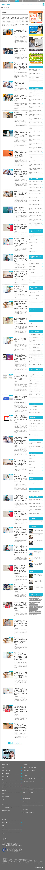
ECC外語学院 (31, 272)
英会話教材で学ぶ (32, 455)
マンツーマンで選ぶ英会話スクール (35, 201)
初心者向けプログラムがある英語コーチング (35, 209)
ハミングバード (32, 312)
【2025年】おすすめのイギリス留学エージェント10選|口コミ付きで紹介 (38, 587)
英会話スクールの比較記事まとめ (29, 792)
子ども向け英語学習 (5, 796)
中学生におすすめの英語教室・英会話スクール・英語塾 (35, 224)
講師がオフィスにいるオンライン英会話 (35, 144)
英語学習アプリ (17, 1)
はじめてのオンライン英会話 (34, 334)
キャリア (43, 0)
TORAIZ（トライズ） (33, 298)
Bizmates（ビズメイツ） (33, 239)
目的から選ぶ (33, 4)
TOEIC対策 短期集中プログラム (35, 184)
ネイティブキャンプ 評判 (33, 610)
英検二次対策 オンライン (33, 600)
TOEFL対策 (24, 0)
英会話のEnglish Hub (39, 867)
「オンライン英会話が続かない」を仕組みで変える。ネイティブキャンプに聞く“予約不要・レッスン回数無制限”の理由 (38, 529)
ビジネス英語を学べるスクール (35, 187)
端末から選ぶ (27, 4)
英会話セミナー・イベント (7, 770)
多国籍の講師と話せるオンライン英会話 (35, 128)
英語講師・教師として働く (34, 513)
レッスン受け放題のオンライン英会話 (35, 132)
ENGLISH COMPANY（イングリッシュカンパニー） (35, 292)
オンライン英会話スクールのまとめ (35, 361)
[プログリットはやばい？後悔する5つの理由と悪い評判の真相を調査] (31, 559)
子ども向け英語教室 (33, 409)
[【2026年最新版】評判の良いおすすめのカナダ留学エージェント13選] (31, 576)
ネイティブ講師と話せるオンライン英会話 (35, 96)
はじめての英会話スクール (34, 371)
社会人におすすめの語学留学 (34, 420)
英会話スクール (5, 1)
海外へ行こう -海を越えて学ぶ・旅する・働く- (35, 78)
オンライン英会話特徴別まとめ (35, 350)
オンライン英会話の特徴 (33, 337)
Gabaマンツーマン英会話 (34, 263)
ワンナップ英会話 (32, 282)
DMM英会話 (31, 236)
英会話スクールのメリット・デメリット (35, 380)
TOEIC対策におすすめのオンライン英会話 (35, 111)
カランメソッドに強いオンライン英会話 (35, 119)
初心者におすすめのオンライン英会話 (35, 152)
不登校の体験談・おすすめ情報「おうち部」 (10, 843)
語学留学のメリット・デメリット (35, 423)
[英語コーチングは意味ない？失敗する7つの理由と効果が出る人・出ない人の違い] (31, 565)
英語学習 (30, 596)
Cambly (30, 248)
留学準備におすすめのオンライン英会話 (35, 173)
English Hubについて (6, 822)
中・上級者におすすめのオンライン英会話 (35, 156)
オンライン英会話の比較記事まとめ (29, 789)
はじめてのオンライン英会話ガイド (29, 767)
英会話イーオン (32, 266)
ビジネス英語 (40, 596)
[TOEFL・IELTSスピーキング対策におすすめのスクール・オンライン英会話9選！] (31, 582)
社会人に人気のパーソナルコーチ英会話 (35, 375)
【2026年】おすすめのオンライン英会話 (35, 91)
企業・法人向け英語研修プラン (35, 491)
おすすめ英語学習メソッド (7, 807)
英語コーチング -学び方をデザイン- (35, 82)
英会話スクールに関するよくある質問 (35, 395)
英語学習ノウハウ (39, 1)
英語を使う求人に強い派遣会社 (35, 506)
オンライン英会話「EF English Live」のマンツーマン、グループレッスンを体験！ (38, 535)
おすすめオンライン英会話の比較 (35, 364)
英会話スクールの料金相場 (34, 383)
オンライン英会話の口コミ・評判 (29, 778)
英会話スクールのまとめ (33, 398)
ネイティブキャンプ (33, 242)
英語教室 (41, 606)
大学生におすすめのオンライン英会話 (35, 165)
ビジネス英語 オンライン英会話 (34, 598)
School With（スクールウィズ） (35, 326)
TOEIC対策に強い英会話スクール (35, 181)
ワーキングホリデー (38, 611)
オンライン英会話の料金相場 (34, 344)
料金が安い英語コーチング (34, 212)
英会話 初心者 (37, 606)
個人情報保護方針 (5, 830)
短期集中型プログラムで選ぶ (34, 190)
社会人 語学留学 (31, 599)
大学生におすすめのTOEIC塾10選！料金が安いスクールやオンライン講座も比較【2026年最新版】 (38, 552)
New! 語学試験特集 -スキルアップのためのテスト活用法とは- (35, 70)
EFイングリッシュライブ (33, 251)
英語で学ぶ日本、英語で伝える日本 (35, 74)
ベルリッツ (31, 260)
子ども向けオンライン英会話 (34, 412)
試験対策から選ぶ (38, 4)
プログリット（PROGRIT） (34, 295)
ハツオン (30, 315)
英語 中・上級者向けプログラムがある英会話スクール (35, 220)
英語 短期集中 (35, 596)
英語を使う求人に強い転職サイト (35, 503)
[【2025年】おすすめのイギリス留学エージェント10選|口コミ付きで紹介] (31, 588)
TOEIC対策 (20, 0)
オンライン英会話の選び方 (34, 347)
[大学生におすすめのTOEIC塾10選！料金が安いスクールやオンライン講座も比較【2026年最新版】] (31, 554)
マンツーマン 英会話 (36, 602)
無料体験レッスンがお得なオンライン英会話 (35, 107)
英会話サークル (32, 461)
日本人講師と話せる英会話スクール (35, 205)
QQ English (31, 245)
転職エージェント (26, 801)
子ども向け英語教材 (33, 406)
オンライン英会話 (9, 1)
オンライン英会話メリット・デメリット (35, 341)
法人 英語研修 (35, 614)
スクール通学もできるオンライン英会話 (35, 140)
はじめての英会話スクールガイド (29, 770)
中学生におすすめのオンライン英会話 (35, 161)
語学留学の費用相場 (33, 426)
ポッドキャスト (32, 467)
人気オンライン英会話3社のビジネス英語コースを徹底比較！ (38, 541)
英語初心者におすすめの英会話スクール (35, 216)
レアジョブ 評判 (31, 611)
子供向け (35, 0)
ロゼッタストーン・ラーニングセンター (35, 278)
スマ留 (30, 323)
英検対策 (32, 0)
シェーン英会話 (32, 269)
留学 (13, 0)
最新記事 (3, 767)
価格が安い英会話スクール (34, 197)
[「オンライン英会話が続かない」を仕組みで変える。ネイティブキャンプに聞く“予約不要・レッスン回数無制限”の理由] (31, 531)
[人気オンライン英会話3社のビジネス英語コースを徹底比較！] (31, 543)
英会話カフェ (31, 458)
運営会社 (3, 825)
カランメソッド (31, 606)
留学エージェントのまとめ (34, 434)
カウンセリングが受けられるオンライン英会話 (35, 148)
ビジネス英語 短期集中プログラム (35, 194)
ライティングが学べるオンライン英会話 (35, 136)
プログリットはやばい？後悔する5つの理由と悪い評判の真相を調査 (38, 558)
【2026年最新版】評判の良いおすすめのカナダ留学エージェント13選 (38, 575)
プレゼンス (31, 303)
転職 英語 (30, 614)
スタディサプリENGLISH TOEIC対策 (35, 447)
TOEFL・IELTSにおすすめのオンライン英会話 (35, 115)
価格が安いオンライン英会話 (34, 103)
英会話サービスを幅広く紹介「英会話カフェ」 (10, 844)
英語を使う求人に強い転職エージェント (35, 500)
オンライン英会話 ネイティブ (33, 607)
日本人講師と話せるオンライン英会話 (35, 123)
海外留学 (40, 607)
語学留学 (3, 779)
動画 (30, 464)
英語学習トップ (2, 1)
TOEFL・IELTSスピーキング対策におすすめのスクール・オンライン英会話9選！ (38, 581)
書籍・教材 (31, 470)
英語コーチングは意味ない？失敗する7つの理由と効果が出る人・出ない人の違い (38, 564)
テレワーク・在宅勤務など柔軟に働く (35, 510)
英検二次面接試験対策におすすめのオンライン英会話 (35, 169)
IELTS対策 (28, 0)
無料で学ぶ (31, 473)
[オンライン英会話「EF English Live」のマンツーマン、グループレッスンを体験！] (31, 537)
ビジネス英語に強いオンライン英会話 (35, 100)
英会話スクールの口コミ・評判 (35, 391)
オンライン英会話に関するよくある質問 (35, 356)
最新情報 (22, 4)
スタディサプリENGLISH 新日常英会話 (35, 443)
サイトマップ (4, 833)
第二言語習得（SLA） (33, 483)
